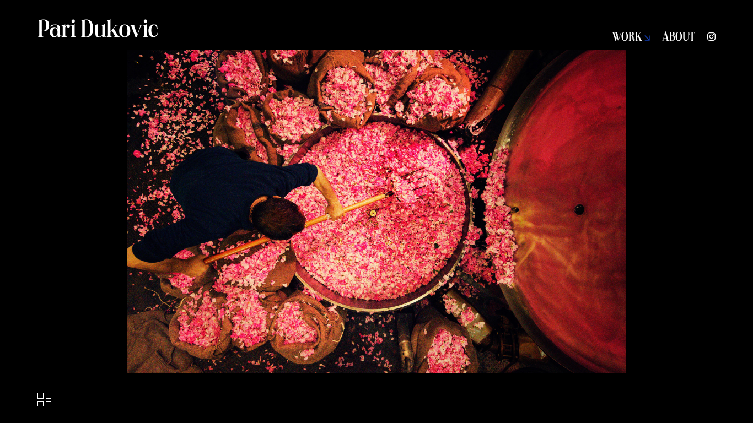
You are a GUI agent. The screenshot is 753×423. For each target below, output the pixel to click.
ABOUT (678, 38)
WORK (628, 38)
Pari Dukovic (98, 32)
